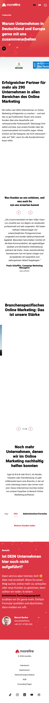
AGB (24, 679)
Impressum (24, 665)
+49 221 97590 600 (23, 624)
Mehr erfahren (9, 418)
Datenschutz (24, 670)
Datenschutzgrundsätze (24, 674)
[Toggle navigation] (45, 5)
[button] (19, 429)
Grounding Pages (25, 684)
